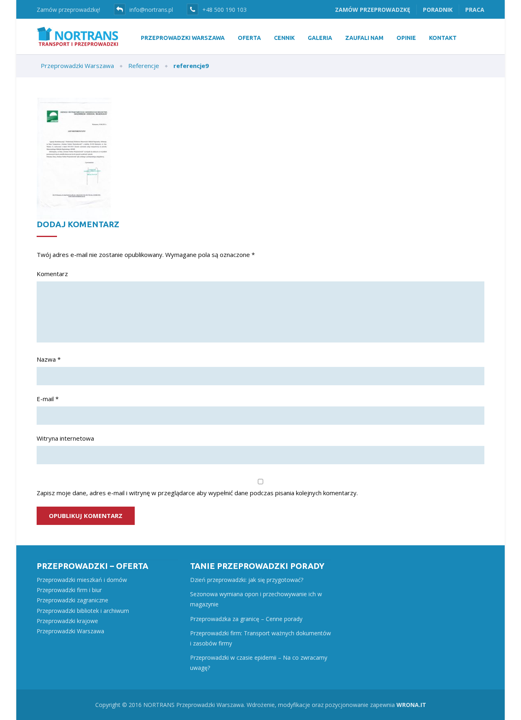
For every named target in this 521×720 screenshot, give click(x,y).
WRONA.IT (411, 705)
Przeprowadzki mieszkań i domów (82, 580)
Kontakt (443, 38)
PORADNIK (438, 9)
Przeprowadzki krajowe (67, 621)
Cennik (284, 38)
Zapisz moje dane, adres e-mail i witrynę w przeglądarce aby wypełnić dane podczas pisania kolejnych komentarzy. (197, 493)
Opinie (406, 38)
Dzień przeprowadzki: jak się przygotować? (246, 580)
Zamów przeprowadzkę (372, 9)
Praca (474, 9)
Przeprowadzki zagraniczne (72, 600)
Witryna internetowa (65, 438)
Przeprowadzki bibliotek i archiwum (83, 611)
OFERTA (249, 38)
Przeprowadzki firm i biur (69, 590)
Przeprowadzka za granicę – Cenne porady (246, 619)
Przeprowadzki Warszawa (70, 631)
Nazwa (49, 359)
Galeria (320, 38)
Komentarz (52, 274)
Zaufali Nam (364, 38)
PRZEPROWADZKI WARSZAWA (183, 38)
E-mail (48, 399)
